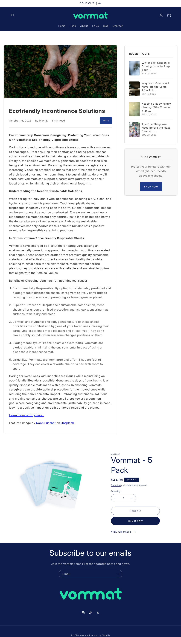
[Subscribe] (118, 574)
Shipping (116, 485)
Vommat (84, 635)
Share (106, 120)
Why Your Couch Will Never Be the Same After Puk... (156, 87)
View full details (121, 531)
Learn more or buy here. (26, 415)
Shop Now (151, 186)
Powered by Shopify (99, 635)
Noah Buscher (46, 423)
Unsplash (67, 423)
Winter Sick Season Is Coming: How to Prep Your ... (156, 66)
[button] (13, 15)
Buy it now (135, 521)
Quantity (116, 491)
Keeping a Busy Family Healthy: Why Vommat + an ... (156, 107)
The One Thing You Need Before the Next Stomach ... (156, 128)
